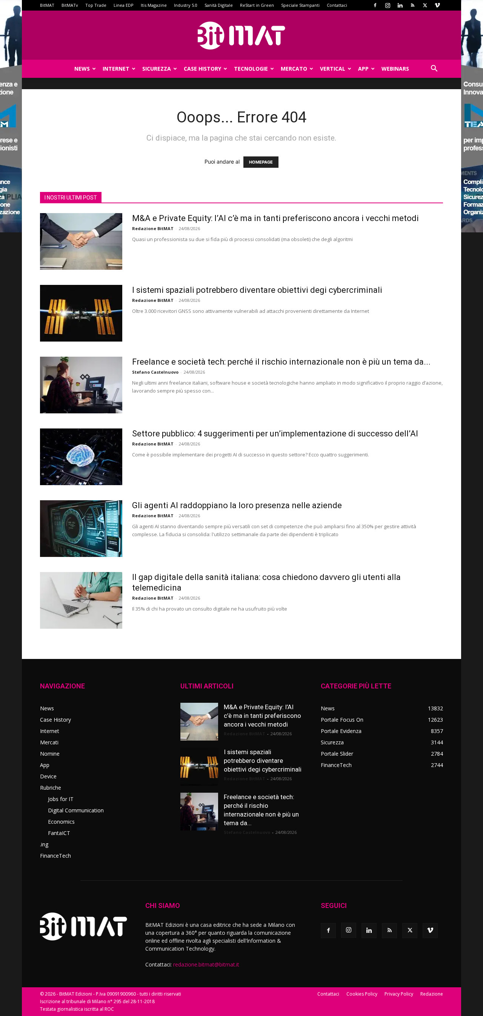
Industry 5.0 (185, 5)
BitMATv (70, 5)
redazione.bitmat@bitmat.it (206, 964)
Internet (116, 68)
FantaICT (59, 833)
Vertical (332, 68)
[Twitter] (425, 5)
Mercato (294, 68)
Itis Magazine (154, 5)
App (363, 68)
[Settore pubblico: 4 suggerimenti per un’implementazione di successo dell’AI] (81, 456)
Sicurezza (156, 68)
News (82, 68)
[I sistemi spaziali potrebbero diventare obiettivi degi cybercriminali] (81, 313)
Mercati (49, 742)
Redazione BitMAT (153, 228)
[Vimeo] (437, 5)
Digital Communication (76, 810)
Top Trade (95, 5)
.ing (44, 844)
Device (48, 776)
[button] (434, 69)
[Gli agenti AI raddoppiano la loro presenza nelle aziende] (81, 528)
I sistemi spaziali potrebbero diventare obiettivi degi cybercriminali (257, 290)
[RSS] (412, 5)
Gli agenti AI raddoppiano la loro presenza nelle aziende (237, 505)
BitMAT (47, 5)
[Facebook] (375, 5)
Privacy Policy (399, 994)
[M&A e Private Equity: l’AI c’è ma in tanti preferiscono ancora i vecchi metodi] (81, 241)
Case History (202, 68)
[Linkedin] (400, 5)
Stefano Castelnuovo (155, 372)
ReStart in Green (257, 5)
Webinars (395, 68)
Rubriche (50, 787)
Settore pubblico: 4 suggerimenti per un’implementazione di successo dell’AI (275, 433)
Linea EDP (124, 5)
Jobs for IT (61, 799)
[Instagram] (387, 5)
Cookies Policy (361, 994)
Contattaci (337, 5)
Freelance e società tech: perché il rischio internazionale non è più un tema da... (281, 362)
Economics (61, 821)
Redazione (431, 994)
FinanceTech (55, 855)
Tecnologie (251, 68)
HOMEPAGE (261, 162)
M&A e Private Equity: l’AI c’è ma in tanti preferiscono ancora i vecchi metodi (275, 218)
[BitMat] (241, 35)
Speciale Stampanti (300, 5)
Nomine (50, 753)
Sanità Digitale (219, 5)
